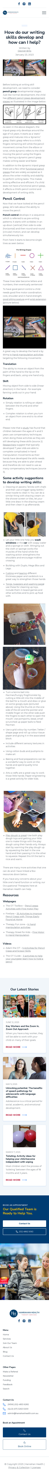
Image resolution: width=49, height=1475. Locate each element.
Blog (5, 1352)
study (26, 428)
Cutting (10, 573)
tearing (23, 573)
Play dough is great (16, 835)
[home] (10, 13)
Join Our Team (10, 1343)
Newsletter (8, 1376)
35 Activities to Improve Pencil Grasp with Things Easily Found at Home (24, 916)
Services (7, 1339)
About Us (7, 1347)
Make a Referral (10, 1372)
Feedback (7, 1384)
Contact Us (24, 1223)
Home (6, 1334)
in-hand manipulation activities (26, 354)
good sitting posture (13, 299)
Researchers (9, 445)
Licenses (36, 1467)
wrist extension (38, 299)
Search (6, 1389)
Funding (7, 1380)
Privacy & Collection (19, 1467)
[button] (44, 12)
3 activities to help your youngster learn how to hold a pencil (24, 959)
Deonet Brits (24, 51)
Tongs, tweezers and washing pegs (24, 584)
